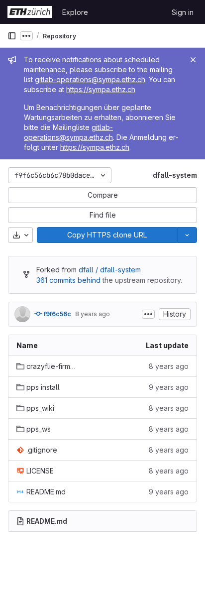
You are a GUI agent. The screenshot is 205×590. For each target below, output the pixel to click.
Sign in (183, 12)
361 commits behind (68, 280)
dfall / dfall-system (110, 269)
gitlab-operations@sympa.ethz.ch (90, 79)
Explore (75, 12)
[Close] (193, 60)
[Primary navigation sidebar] (12, 36)
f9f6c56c (56, 314)
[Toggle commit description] (148, 314)
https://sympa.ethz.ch (100, 89)
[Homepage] (29, 12)
